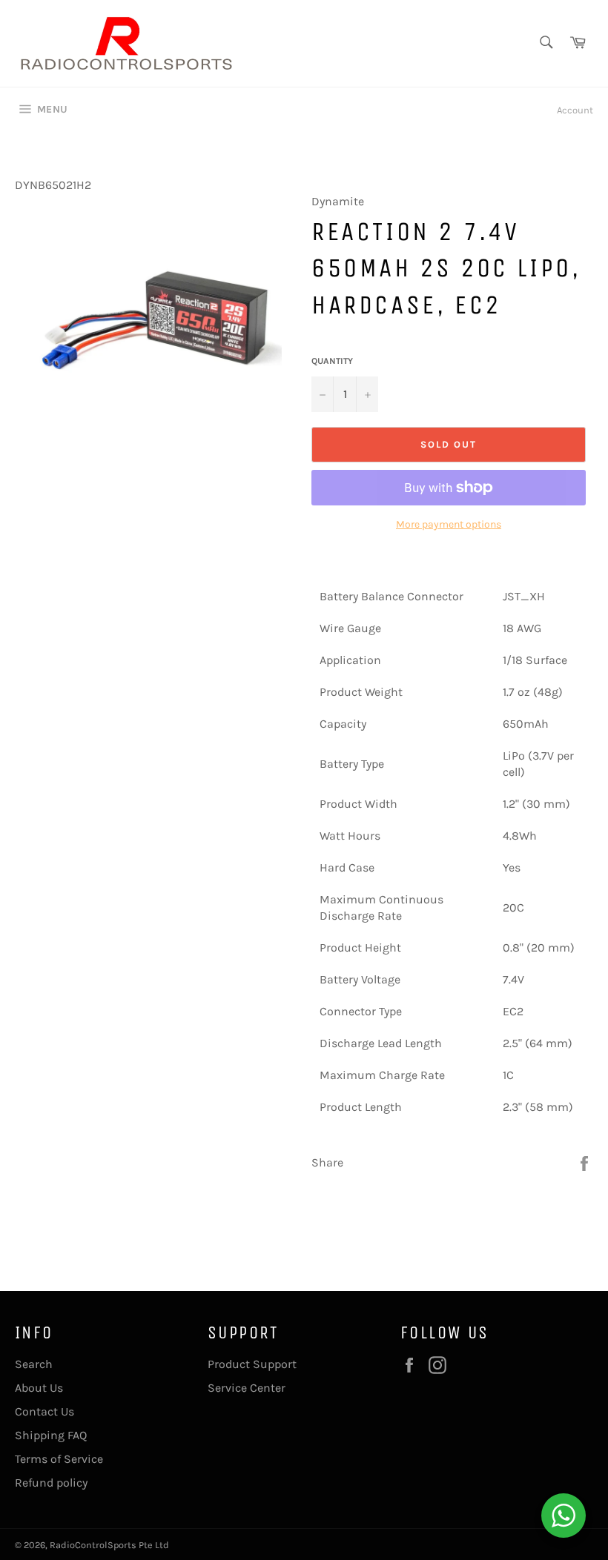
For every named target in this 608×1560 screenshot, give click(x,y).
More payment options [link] (448, 524)
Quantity (332, 361)
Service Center (246, 1388)
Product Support (252, 1364)
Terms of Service (59, 1459)
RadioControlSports (93, 1544)
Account (575, 110)
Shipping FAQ (51, 1435)
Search (34, 1364)
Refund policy (51, 1483)
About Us (39, 1388)
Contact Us (44, 1411)
